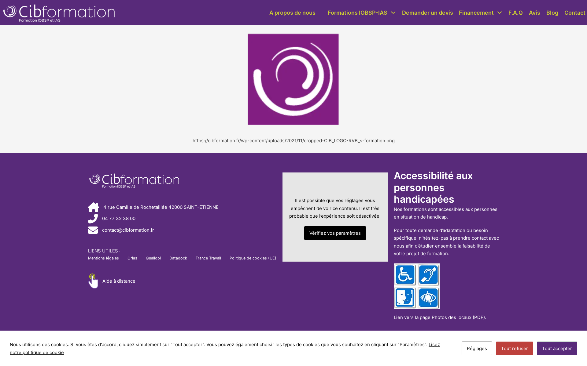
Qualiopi (153, 258)
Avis (534, 12)
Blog (552, 12)
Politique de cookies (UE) (253, 258)
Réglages (477, 348)
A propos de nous (292, 12)
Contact (574, 12)
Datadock (178, 258)
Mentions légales (103, 258)
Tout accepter (557, 348)
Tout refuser (514, 348)
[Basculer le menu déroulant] (393, 12)
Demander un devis (427, 12)
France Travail (208, 258)
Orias (132, 258)
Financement (476, 12)
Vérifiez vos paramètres (335, 233)
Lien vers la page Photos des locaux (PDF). (440, 317)
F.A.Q (515, 12)
